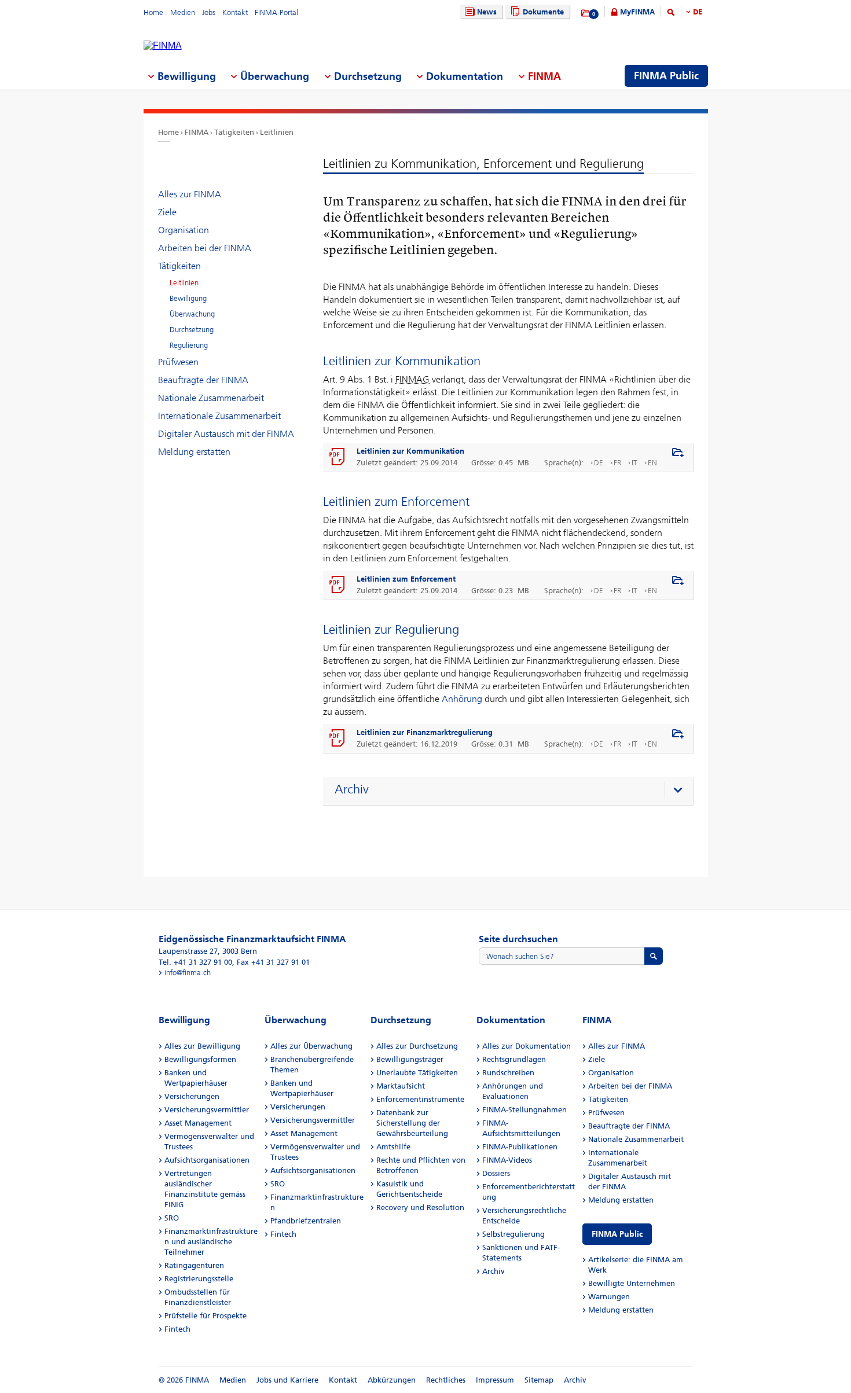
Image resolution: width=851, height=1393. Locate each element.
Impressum (495, 1380)
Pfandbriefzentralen (305, 1220)
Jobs (208, 12)
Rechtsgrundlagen (514, 1059)
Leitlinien (277, 132)
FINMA (196, 132)
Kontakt (235, 12)
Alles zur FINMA (189, 194)
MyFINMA (637, 12)
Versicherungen (191, 1096)
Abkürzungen (392, 1380)
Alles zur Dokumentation (526, 1046)
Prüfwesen (178, 361)
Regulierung (189, 345)
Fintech (177, 1329)
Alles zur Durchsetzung (417, 1046)
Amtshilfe (393, 1146)
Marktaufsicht (400, 1086)
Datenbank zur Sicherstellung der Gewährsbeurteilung (412, 1123)
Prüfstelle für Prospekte (205, 1315)
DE (697, 12)
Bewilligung (188, 298)
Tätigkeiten (234, 132)
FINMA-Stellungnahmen (524, 1109)
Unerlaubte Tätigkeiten (417, 1072)
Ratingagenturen (194, 1265)
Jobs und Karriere (287, 1380)
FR (617, 462)
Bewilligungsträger (409, 1059)
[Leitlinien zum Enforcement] (337, 585)
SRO (171, 1218)
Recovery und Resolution (420, 1207)
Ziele (167, 212)
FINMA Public (617, 1234)
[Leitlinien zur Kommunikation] (337, 457)
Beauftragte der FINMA (203, 379)
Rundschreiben (508, 1072)
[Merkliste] (586, 13)
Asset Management (198, 1123)
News (487, 12)
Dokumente (543, 12)
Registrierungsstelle (198, 1278)
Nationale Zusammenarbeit (211, 397)
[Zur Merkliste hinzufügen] (678, 453)
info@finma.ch (187, 972)
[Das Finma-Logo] (163, 46)
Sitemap (538, 1380)
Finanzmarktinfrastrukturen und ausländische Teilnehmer (211, 1241)
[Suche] (671, 14)
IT (634, 462)
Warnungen (609, 1296)
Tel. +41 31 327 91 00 (195, 962)
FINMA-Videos (507, 1160)
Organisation (183, 230)
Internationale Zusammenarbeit (219, 415)
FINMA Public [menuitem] (666, 75)
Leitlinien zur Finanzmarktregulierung (425, 732)
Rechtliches (445, 1380)
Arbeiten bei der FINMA (204, 247)
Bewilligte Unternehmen (631, 1283)
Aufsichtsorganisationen (207, 1160)
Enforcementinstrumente (420, 1099)
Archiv (493, 1271)
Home (153, 12)
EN (652, 462)
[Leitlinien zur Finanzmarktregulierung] (337, 738)
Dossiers (496, 1173)
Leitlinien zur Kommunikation (410, 451)
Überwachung (192, 314)
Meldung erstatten (194, 451)
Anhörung (462, 698)
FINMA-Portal (276, 12)
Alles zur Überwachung (311, 1046)
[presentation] (511, 791)
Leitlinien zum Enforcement (406, 579)
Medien (182, 12)
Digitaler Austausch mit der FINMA (226, 433)
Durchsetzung (192, 329)
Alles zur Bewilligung (202, 1046)
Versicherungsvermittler (206, 1109)
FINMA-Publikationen (519, 1146)
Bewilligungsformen (200, 1059)
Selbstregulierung (513, 1234)
